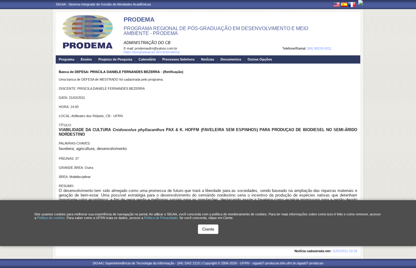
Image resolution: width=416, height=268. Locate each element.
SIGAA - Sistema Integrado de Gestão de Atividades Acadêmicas (103, 4)
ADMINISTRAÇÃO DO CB (147, 42)
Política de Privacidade (161, 218)
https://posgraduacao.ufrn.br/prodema (152, 52)
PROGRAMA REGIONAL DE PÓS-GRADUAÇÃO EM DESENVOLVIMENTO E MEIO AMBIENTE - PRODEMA (216, 31)
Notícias (207, 59)
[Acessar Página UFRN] (360, 2)
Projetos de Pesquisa (115, 59)
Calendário (147, 59)
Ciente (208, 229)
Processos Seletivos (178, 59)
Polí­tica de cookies (51, 218)
